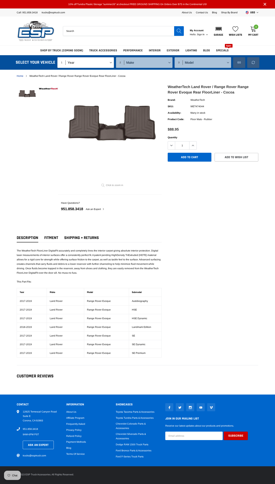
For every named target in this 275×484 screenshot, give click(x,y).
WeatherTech (197, 100)
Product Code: (176, 119)
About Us (187, 12)
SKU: (171, 106)
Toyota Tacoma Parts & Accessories (135, 411)
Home (20, 76)
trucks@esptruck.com (34, 455)
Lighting (191, 50)
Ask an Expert (93, 209)
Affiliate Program (75, 417)
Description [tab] (27, 237)
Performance (133, 50)
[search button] (179, 31)
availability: (174, 112)
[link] (27, 93)
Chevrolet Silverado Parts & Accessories (131, 436)
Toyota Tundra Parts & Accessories (135, 417)
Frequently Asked (75, 424)
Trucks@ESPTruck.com (53, 12)
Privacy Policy (74, 430)
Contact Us (202, 12)
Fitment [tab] (51, 237)
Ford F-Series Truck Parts (130, 456)
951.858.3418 (72, 209)
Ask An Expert (38, 445)
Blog (214, 12)
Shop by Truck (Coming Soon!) (61, 50)
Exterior (173, 50)
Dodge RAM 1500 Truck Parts (132, 444)
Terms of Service (75, 454)
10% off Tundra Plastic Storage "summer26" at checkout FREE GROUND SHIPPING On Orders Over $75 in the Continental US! (137, 4)
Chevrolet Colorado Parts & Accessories (131, 426)
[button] (218, 31)
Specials (222, 50)
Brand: (172, 100)
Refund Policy (74, 436)
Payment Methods (76, 441)
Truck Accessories (103, 50)
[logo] (36, 31)
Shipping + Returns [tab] (81, 237)
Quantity (172, 137)
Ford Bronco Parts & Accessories (133, 450)
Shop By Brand (229, 12)
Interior (155, 50)
